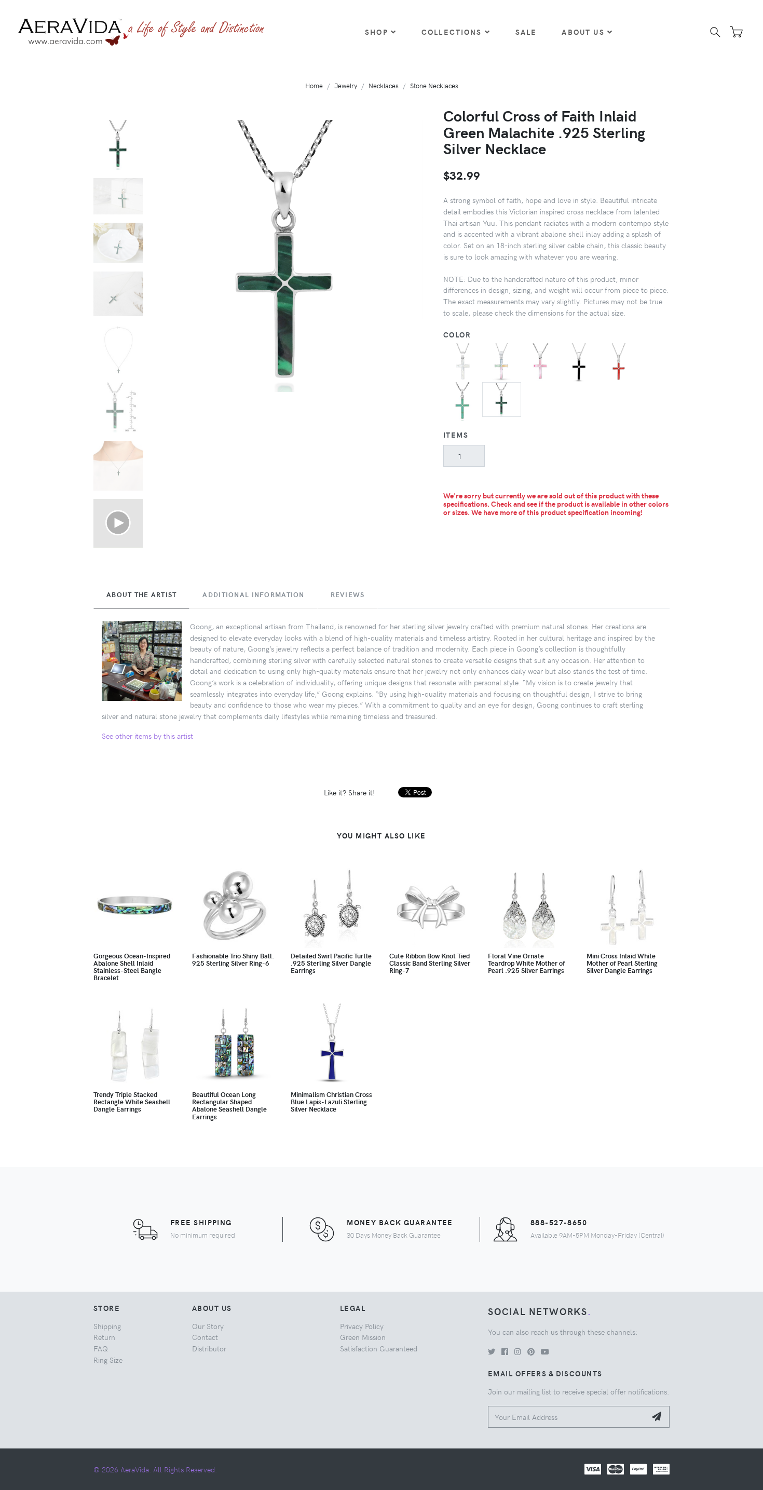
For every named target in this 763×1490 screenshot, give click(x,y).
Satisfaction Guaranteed (378, 1348)
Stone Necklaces (434, 85)
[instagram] (517, 1351)
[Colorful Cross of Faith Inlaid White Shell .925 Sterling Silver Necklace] (462, 361)
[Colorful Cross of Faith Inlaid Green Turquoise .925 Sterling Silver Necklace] (462, 400)
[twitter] (491, 1351)
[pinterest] (531, 1351)
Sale (526, 31)
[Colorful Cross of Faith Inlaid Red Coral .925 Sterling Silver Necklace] (618, 361)
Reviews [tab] (348, 594)
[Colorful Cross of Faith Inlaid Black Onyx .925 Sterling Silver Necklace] (579, 361)
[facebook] (504, 1351)
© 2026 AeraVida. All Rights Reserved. (155, 1469)
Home (314, 85)
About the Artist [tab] (141, 594)
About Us (583, 31)
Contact (205, 1337)
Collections (451, 31)
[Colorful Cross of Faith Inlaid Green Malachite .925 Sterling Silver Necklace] (501, 398)
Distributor (209, 1348)
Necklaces (384, 85)
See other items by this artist (147, 735)
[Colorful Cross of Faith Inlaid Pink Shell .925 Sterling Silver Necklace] (540, 361)
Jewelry (345, 85)
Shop (376, 31)
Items (455, 434)
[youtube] (545, 1351)
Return (104, 1337)
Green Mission (363, 1337)
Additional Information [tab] (253, 594)
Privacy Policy (362, 1326)
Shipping (107, 1326)
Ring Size (107, 1359)
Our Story (208, 1326)
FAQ (100, 1348)
